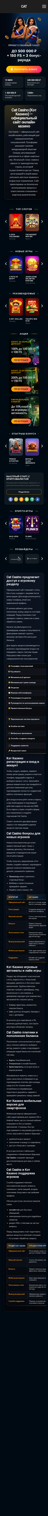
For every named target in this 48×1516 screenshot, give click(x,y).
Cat (24, 6)
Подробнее (24, 492)
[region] (24, 229)
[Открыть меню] (44, 6)
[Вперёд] (42, 221)
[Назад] (6, 221)
